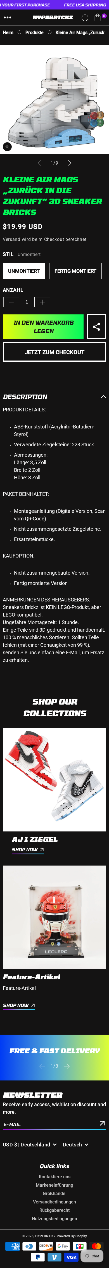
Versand (11, 239)
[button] (7, 17)
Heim (8, 32)
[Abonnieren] (102, 1124)
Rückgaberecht (54, 1210)
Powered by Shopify (72, 1236)
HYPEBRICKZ (45, 1236)
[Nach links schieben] (41, 163)
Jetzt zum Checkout (54, 352)
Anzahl (13, 290)
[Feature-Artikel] (54, 917)
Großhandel (55, 1193)
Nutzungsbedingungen (54, 1218)
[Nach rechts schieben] (68, 163)
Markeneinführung (54, 1185)
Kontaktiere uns (54, 1176)
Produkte (34, 32)
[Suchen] (85, 17)
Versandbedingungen (54, 1202)
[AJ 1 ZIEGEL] (54, 779)
